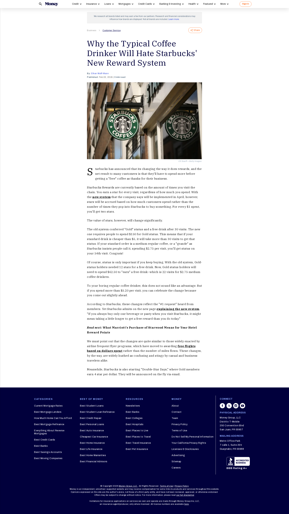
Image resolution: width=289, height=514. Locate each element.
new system (101, 197)
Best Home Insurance (92, 443)
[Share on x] (229, 405)
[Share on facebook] (222, 405)
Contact (177, 412)
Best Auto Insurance (92, 430)
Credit (75, 4)
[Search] (40, 4)
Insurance (91, 4)
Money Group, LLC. (128, 486)
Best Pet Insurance (137, 449)
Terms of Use (179, 430)
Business (91, 30)
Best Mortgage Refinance (49, 424)
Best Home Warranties (93, 455)
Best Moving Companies (48, 458)
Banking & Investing (170, 4)
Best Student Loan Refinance (97, 412)
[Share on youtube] (242, 405)
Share (197, 30)
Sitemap (176, 461)
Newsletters (133, 406)
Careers (176, 467)
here (186, 504)
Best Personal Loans (92, 424)
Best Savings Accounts (48, 452)
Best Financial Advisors (93, 461)
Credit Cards (145, 4)
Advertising (178, 455)
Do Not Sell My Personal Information (193, 437)
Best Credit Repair (90, 418)
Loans (107, 4)
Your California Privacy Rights (189, 443)
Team (175, 418)
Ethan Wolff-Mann (100, 73)
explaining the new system (178, 309)
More (223, 4)
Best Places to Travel (138, 437)
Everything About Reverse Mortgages (49, 432)
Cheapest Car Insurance (94, 437)
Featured (208, 4)
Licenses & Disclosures (185, 449)
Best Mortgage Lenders (48, 412)
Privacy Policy (179, 424)
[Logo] (51, 4)
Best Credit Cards (44, 440)
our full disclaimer (185, 495)
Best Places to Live (137, 430)
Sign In (245, 4)
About (175, 406)
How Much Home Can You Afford (53, 418)
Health (192, 4)
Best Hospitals (134, 424)
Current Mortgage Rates (48, 406)
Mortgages (125, 4)
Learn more (173, 19)
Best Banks (41, 446)
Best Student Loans (92, 406)
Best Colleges (134, 418)
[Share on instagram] (235, 405)
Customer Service (112, 30)
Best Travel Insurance (138, 443)
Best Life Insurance (91, 449)
